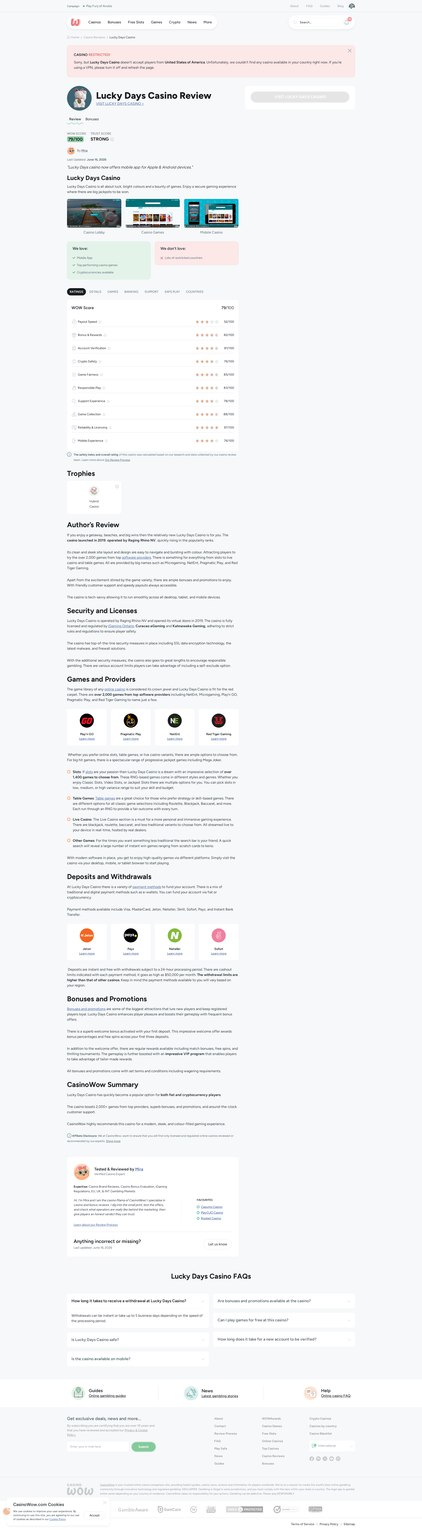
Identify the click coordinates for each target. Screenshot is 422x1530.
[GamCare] (169, 1509)
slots (89, 772)
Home (75, 37)
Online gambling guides (107, 1396)
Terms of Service (302, 1524)
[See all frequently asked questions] (311, 1393)
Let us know (217, 1244)
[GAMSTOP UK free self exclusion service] (211, 1509)
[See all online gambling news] (191, 1393)
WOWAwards (271, 1419)
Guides (325, 6)
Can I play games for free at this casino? (253, 1320)
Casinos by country (323, 1426)
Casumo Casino (211, 1207)
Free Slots (269, 1433)
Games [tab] (112, 292)
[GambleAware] (133, 1509)
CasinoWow (107, 1484)
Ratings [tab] (76, 292)
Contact (220, 1426)
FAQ (309, 6)
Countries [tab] (195, 292)
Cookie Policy (57, 1519)
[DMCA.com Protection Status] (244, 1509)
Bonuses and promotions (86, 1009)
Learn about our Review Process (96, 1225)
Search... (306, 22)
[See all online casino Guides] (78, 1393)
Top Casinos (270, 1448)
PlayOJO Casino (212, 1213)
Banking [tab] (131, 292)
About (294, 6)
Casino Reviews (94, 37)
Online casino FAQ (336, 1396)
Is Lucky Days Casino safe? (95, 1339)
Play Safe (220, 1448)
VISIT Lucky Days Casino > (120, 104)
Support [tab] (151, 292)
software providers (136, 557)
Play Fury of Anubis (99, 6)
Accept (94, 1515)
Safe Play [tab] (172, 292)
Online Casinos (272, 1441)
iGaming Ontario (121, 626)
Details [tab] (95, 292)
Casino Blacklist (320, 1433)
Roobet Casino (211, 1218)
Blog (340, 6)
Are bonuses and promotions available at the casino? (264, 1300)
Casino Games (272, 1426)
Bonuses (92, 119)
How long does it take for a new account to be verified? (267, 1339)
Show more (113, 1141)
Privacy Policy (329, 1524)
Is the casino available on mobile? (100, 1358)
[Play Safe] (352, 6)
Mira (84, 150)
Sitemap (349, 1524)
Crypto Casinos (320, 1419)
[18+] (193, 1509)
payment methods (147, 887)
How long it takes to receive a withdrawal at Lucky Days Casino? (128, 1300)
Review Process (225, 1433)
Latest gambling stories (220, 1396)
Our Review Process (117, 460)
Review (75, 119)
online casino (114, 689)
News (218, 1456)
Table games (105, 798)
